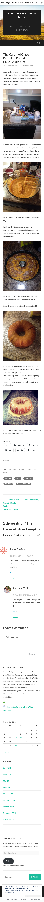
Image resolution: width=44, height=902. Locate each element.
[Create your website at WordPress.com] (22, 2)
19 (16, 742)
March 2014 (8, 794)
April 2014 (7, 787)
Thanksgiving (23, 484)
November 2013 (9, 819)
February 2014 (9, 800)
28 (26, 745)
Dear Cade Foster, (32, 500)
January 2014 (8, 806)
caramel (29, 479)
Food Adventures (14, 469)
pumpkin (9, 484)
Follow (8, 861)
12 (16, 738)
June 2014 (7, 774)
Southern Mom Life (22, 15)
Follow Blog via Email (13, 839)
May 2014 (7, 781)
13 (21, 738)
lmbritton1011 (27, 66)
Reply (12, 578)
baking (8, 479)
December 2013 (9, 813)
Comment (32, 654)
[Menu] (6, 43)
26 (16, 745)
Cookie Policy (11, 892)
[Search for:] (22, 877)
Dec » (6, 752)
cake (18, 479)
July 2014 (7, 768)
